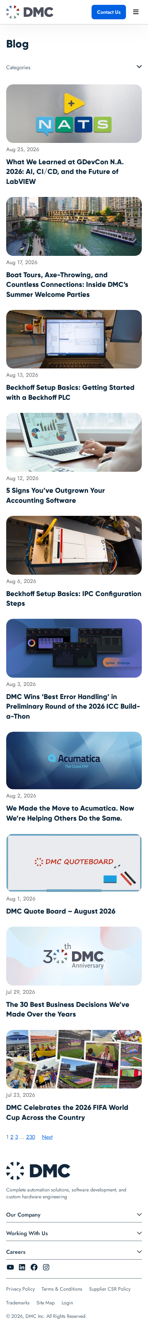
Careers (15, 1252)
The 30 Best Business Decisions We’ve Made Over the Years (67, 1009)
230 (30, 1137)
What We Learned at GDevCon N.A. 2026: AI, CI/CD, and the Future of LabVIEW (65, 172)
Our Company (23, 1215)
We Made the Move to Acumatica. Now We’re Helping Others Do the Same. (70, 813)
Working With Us (27, 1233)
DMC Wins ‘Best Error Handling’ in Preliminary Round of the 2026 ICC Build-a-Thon (73, 706)
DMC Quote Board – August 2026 (60, 911)
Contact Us (108, 12)
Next (47, 1137)
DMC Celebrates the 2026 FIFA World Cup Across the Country (67, 1112)
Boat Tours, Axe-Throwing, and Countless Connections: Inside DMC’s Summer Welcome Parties (67, 285)
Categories (18, 67)
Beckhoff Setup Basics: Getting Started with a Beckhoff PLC (70, 392)
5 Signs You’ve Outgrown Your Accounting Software (55, 495)
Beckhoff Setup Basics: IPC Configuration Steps (73, 598)
